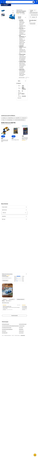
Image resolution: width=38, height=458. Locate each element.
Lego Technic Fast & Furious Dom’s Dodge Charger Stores (10, 325)
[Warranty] (25, 212)
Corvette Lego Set (21, 325)
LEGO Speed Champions (5, 324)
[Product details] (26, 207)
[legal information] (34, 10)
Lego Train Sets (21, 332)
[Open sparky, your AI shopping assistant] (34, 454)
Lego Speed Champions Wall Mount (7, 329)
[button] (12, 16)
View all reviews (5, 280)
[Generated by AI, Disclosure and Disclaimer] (28, 77)
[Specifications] (26, 210)
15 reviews (6, 276)
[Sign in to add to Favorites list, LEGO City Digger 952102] (19, 128)
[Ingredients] (26, 216)
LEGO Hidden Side (4, 332)
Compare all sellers (32, 23)
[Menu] (1, 2)
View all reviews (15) (14, 315)
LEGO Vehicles (21, 329)
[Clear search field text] (32, 2)
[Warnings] (26, 219)
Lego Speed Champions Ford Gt (6, 327)
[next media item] (13, 15)
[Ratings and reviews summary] (26, 273)
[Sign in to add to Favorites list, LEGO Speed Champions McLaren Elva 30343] (13, 13)
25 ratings (23, 13)
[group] (20, 13)
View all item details (22, 77)
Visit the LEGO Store (19, 9)
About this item (4, 203)
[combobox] (20, 2)
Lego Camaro (21, 327)
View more (19, 97)
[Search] (33, 2)
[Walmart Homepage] (4, 2)
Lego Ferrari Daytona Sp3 (22, 324)
